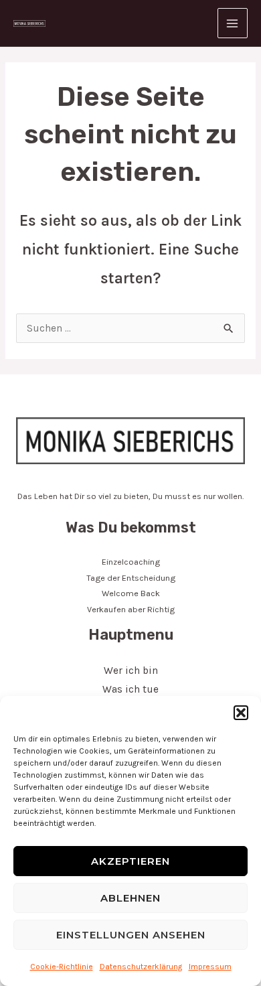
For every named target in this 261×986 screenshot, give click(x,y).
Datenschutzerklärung (141, 966)
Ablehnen (130, 898)
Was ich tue (130, 689)
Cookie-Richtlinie (61, 966)
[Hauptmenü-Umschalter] (232, 23)
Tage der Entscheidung (130, 578)
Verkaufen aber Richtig (131, 609)
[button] (241, 712)
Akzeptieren (130, 861)
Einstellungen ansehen (130, 934)
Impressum (210, 966)
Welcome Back (131, 593)
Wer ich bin (131, 670)
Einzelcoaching (131, 562)
